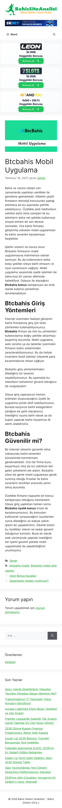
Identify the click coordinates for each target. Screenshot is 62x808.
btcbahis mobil (19, 565)
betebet (10, 662)
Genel (13, 560)
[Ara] (52, 636)
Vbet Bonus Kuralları (22, 576)
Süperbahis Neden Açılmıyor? (29, 580)
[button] (54, 34)
